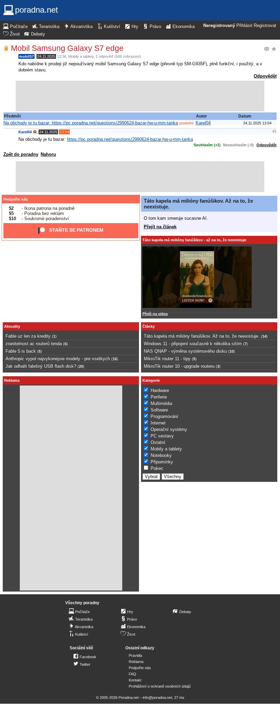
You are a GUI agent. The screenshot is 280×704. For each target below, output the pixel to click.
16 (115, 359)
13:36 (61, 56)
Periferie (159, 397)
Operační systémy (169, 429)
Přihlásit (244, 25)
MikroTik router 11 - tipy (167, 358)
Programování (164, 416)
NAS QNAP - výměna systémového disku (185, 351)
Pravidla (135, 655)
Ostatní (158, 442)
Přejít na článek (160, 226)
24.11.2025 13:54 (257, 123)
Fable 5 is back (20, 351)
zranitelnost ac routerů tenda (33, 343)
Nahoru (48, 154)
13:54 (64, 132)
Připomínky (162, 461)
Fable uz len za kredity (28, 336)
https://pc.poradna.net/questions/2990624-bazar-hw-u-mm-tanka (130, 139)
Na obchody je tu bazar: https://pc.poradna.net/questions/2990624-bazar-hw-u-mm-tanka (90, 122)
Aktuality (12, 326)
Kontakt (135, 680)
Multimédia (161, 403)
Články (148, 326)
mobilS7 (26, 56)
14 (264, 336)
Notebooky (161, 455)
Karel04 (203, 122)
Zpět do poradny (20, 154)
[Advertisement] (140, 96)
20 (81, 366)
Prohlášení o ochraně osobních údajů (160, 686)
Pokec (157, 468)
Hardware (160, 390)
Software (159, 409)
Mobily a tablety (81, 56)
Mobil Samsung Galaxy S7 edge (67, 48)
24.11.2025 (46, 56)
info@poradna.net (157, 697)
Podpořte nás (15, 199)
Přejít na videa (155, 314)
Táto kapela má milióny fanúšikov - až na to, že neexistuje (194, 240)
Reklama (136, 662)
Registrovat (265, 25)
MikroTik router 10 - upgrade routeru (179, 366)
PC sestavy (162, 435)
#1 (274, 131)
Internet (158, 422)
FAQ (132, 674)
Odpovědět (265, 76)
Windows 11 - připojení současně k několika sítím (193, 343)
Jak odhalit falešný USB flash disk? (40, 366)
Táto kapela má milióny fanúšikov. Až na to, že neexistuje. (202, 336)
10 (231, 351)
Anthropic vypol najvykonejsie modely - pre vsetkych (57, 358)
